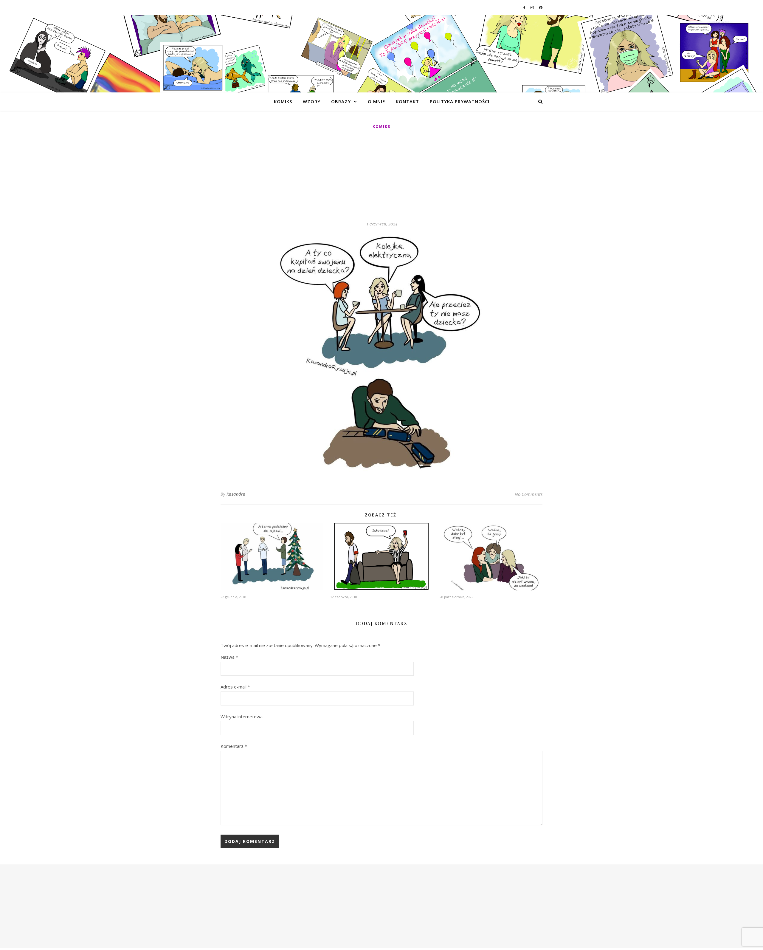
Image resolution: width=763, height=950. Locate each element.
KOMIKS (283, 101)
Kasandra (236, 494)
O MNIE (376, 101)
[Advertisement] (381, 175)
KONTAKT (407, 101)
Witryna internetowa (242, 717)
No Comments (528, 494)
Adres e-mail (235, 687)
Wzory (311, 101)
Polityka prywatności (459, 101)
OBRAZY (341, 101)
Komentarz (234, 746)
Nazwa (229, 657)
